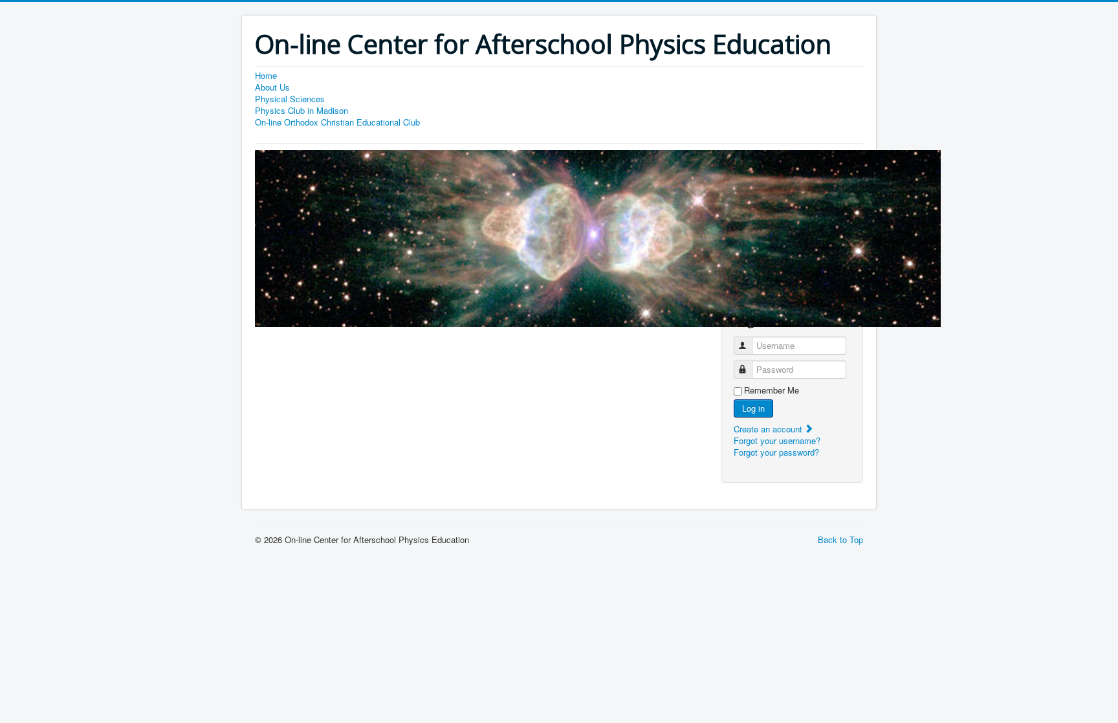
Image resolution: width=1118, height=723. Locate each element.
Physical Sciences (290, 99)
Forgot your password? (776, 452)
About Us (272, 87)
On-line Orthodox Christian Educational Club (337, 122)
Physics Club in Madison (301, 111)
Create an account (769, 429)
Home (266, 76)
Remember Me (771, 390)
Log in (753, 408)
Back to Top (840, 539)
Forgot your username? (777, 440)
